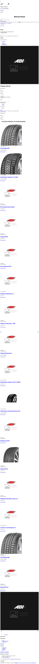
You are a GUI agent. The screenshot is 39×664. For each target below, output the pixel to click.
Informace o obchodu (4, 652)
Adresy (3, 650)
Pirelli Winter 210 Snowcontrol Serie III (10, 411)
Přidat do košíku (3, 102)
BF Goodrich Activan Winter (7, 206)
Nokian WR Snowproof (6, 353)
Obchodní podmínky (5, 641)
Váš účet (2, 643)
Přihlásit (19, 22)
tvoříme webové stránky (22, 662)
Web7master (17, 662)
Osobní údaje (4, 647)
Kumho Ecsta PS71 (5, 440)
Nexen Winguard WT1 (5, 266)
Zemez (19, 659)
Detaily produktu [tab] (2, 111)
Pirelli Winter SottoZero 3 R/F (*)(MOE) (10, 382)
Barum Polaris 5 (4, 587)
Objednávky (4, 648)
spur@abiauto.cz (6, 657)
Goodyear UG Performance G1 (8, 527)
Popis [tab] (3, 108)
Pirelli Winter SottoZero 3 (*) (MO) (9, 177)
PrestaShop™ (13, 659)
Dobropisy (3, 649)
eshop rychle (29, 662)
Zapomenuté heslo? (3, 21)
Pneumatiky (6, 634)
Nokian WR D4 (4, 236)
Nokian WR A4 (4, 468)
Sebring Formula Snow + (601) (7, 323)
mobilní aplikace (33, 662)
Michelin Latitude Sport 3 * (7, 293)
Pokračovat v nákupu (4, 32)
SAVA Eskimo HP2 (5, 148)
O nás (3, 640)
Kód (1, 106)
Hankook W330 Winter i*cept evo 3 (9, 498)
